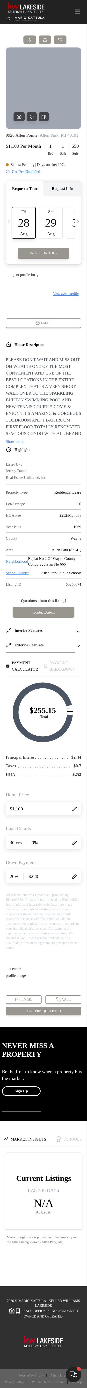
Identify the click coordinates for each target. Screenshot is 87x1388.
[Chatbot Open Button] (73, 1374)
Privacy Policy (14, 1382)
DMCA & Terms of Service (47, 1382)
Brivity (39, 1375)
